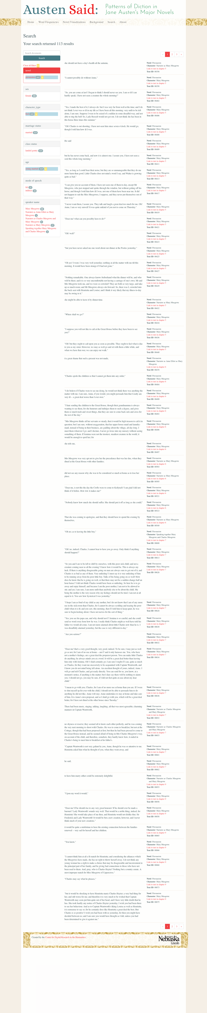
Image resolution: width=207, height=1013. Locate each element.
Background (96, 22)
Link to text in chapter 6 (156, 367)
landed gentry (31, 150)
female (28, 95)
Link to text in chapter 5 (156, 68)
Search (111, 22)
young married (31, 168)
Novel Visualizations (74, 22)
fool (27, 113)
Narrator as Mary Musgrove (37, 224)
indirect (28, 190)
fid (26, 187)
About (122, 22)
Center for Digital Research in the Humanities (65, 937)
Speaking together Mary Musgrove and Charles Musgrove (40, 230)
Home (30, 22)
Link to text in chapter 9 (156, 784)
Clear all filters (31, 65)
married (28, 132)
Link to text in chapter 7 (156, 540)
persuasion (30, 77)
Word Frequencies (48, 22)
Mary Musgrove (32, 208)
